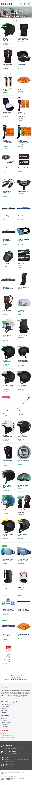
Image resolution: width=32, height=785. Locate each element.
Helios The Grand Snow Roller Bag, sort (23, 610)
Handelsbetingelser (5, 722)
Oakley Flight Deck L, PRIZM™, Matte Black (8, 560)
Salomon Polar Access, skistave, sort (7, 412)
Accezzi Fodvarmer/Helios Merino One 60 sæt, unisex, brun (23, 114)
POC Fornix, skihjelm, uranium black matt (8, 386)
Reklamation (4, 712)
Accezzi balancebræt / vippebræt (8, 168)
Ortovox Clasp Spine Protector (23, 288)
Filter (26, 20)
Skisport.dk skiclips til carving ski (23, 264)
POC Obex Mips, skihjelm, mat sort (22, 386)
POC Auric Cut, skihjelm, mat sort (22, 436)
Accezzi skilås (6, 264)
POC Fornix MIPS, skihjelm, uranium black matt (7, 39)
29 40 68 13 (6, 733)
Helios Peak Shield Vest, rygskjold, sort (23, 39)
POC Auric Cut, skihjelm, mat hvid (7, 436)
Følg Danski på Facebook (9, 737)
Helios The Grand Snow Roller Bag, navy (7, 636)
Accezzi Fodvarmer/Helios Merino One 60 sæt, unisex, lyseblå (23, 142)
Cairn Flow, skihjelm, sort (23, 535)
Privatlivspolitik (5, 724)
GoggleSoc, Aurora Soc (23, 486)
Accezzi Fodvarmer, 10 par (23, 88)
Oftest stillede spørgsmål (7, 704)
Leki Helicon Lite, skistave (22, 411)
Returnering (4, 710)
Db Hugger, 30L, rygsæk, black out (22, 334)
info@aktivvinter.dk (8, 735)
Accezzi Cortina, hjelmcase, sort (7, 113)
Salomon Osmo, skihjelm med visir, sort (7, 486)
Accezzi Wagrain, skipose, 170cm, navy (23, 216)
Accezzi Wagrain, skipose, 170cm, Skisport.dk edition (8, 240)
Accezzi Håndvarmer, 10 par (23, 635)
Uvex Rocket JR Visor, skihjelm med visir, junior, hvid (8, 335)
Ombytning (3, 708)
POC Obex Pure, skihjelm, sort (7, 361)
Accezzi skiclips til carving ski (23, 168)
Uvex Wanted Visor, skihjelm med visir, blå (8, 510)
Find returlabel (4, 726)
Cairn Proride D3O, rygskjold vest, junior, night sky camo (8, 462)
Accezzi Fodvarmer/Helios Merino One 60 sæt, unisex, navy (8, 142)
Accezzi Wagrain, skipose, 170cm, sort (8, 216)
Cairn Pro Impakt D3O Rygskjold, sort (8, 311)
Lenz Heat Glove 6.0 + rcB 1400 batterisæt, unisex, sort (23, 511)
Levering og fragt (5, 706)
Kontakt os (3, 718)
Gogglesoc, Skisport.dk (21, 311)
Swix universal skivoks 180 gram (7, 660)
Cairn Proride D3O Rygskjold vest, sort (8, 65)
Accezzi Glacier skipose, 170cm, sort (8, 288)
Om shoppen (4, 720)
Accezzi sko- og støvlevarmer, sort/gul (7, 89)
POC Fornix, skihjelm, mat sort (8, 535)
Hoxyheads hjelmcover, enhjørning (21, 586)
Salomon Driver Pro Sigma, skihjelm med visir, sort (23, 362)
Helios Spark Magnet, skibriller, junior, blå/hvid (23, 240)
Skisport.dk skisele (23, 191)
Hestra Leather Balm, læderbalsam (23, 461)
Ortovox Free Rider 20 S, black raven (8, 585)
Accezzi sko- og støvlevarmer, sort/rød (7, 192)
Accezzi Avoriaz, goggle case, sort (22, 65)
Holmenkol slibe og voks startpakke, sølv (8, 610)
